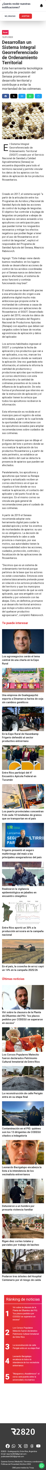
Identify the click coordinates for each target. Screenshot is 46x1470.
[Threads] (32, 1446)
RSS (29, 1464)
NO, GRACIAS (10, 16)
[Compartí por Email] (22, 96)
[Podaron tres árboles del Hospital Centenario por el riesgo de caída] (23, 1261)
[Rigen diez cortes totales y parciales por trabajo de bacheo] (23, 1226)
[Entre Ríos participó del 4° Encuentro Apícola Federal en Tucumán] (23, 757)
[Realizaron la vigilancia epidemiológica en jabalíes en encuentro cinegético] (23, 874)
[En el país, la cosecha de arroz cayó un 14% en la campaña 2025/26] (23, 951)
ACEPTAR (25, 16)
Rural (5, 32)
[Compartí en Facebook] (5, 96)
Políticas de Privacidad (10, 1464)
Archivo (23, 1464)
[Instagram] (26, 1446)
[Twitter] (20, 1446)
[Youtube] (38, 1446)
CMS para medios (19, 1468)
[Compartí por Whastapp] (30, 96)
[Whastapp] (14, 1446)
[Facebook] (8, 1446)
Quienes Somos (7, 1462)
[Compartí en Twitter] (13, 96)
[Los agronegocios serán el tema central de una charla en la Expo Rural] (23, 641)
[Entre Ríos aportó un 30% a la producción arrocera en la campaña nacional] (23, 912)
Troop (31, 1468)
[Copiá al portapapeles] (38, 96)
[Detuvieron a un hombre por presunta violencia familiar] (23, 1191)
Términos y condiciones (33, 1462)
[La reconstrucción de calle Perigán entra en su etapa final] (23, 1078)
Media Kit (18, 1462)
